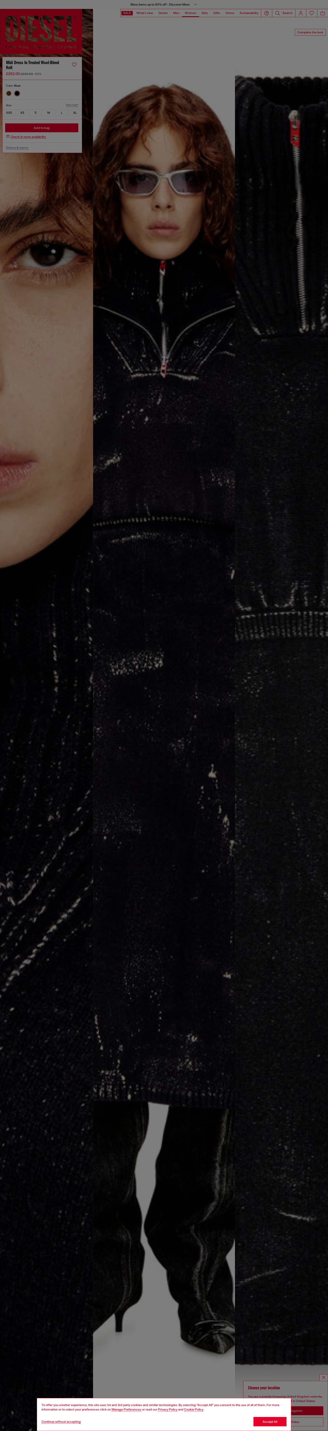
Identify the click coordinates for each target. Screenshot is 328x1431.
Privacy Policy (167, 1409)
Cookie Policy (193, 1409)
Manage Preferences (126, 1409)
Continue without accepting (61, 1421)
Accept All (270, 1421)
